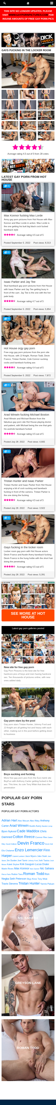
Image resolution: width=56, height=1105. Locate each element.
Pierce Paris (6, 874)
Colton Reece (24, 837)
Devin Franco (30, 843)
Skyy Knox (32, 879)
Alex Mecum (23, 821)
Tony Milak (42, 879)
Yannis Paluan (47, 884)
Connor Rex (41, 837)
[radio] (15, 147)
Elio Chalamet (8, 851)
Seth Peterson (18, 878)
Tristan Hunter (29, 883)
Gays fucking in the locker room (23, 547)
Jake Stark (42, 856)
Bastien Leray (47, 826)
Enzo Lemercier (29, 850)
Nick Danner (34, 869)
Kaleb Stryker (13, 864)
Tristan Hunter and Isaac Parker (23, 481)
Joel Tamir (22, 860)
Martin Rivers (8, 869)
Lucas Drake (42, 864)
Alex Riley (35, 820)
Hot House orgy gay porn (19, 348)
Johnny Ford (33, 860)
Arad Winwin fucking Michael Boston (26, 414)
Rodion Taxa (17, 874)
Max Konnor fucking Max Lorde (23, 215)
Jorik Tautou (43, 860)
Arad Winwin (19, 825)
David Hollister (11, 844)
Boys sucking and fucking (19, 774)
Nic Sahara (47, 868)
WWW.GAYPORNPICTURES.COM (28, 15)
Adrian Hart (9, 820)
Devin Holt (49, 844)
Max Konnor (21, 868)
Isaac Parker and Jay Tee (19, 281)
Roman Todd (33, 874)
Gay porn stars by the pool (19, 720)
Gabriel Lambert (18, 856)
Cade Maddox (28, 831)
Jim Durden (12, 860)
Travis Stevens (10, 883)
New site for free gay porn (19, 667)
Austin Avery (35, 826)
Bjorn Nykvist (9, 831)
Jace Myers (31, 856)
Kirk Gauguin (27, 864)
